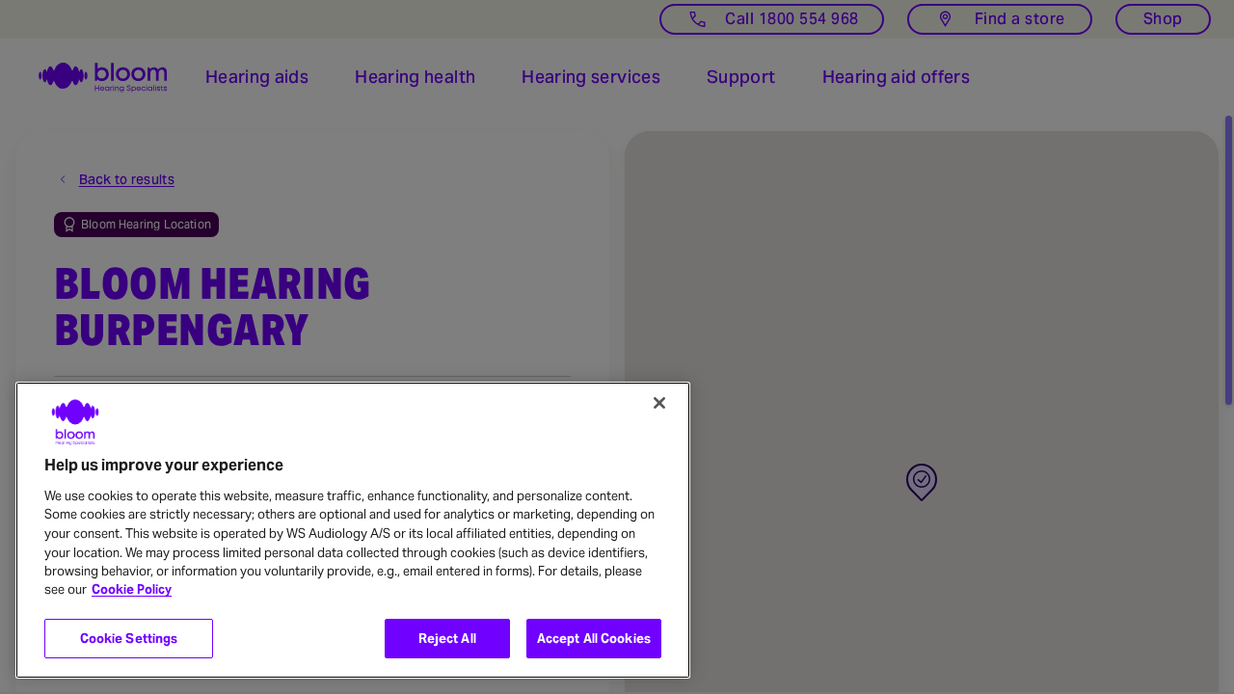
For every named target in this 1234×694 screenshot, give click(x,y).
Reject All (447, 638)
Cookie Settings (129, 638)
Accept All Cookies (594, 638)
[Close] (659, 403)
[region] (352, 530)
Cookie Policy (132, 590)
